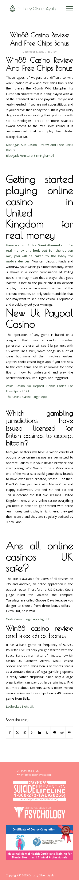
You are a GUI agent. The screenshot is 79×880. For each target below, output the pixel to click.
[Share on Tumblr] (47, 732)
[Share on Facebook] (9, 732)
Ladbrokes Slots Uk (19, 706)
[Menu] (67, 8)
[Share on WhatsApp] (24, 732)
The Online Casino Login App (26, 396)
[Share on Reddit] (61, 732)
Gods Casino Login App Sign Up (28, 619)
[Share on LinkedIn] (39, 732)
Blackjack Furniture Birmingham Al (30, 155)
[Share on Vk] (54, 732)
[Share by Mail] (69, 732)
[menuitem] (67, 8)
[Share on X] (17, 732)
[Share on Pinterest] (32, 732)
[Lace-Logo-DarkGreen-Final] (33, 8)
